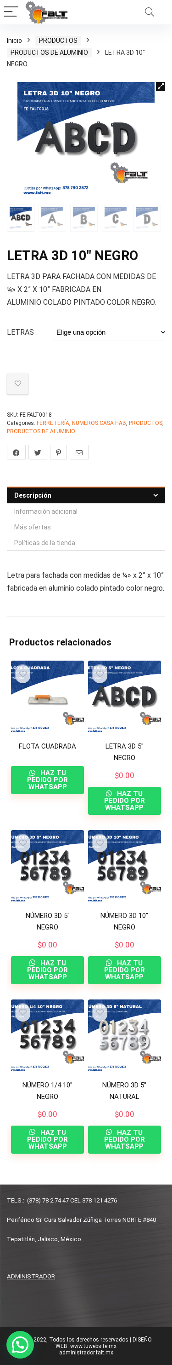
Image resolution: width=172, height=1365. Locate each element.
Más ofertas (32, 527)
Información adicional (46, 511)
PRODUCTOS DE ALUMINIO (49, 52)
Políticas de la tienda (44, 542)
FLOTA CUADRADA (47, 746)
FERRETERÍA (53, 423)
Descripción (32, 495)
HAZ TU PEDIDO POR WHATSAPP (47, 780)
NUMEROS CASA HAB (99, 423)
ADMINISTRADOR (31, 1276)
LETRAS (20, 332)
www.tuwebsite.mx (93, 1346)
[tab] (86, 495)
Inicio (14, 40)
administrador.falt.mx (86, 1352)
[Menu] (11, 12)
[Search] (150, 12)
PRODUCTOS (58, 40)
